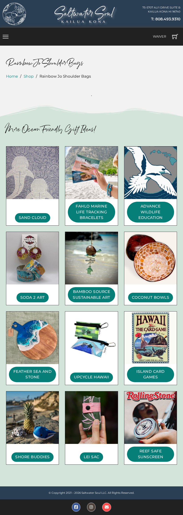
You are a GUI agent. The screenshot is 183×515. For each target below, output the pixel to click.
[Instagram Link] (91, 507)
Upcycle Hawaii (91, 377)
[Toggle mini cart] (175, 37)
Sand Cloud (32, 217)
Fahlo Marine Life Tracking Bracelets (91, 212)
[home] (14, 14)
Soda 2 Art (32, 297)
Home (12, 76)
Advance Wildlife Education (150, 212)
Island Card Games (150, 374)
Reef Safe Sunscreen (150, 454)
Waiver (159, 36)
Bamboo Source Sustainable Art (91, 294)
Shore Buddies (32, 457)
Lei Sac (91, 457)
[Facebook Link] (76, 507)
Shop (29, 76)
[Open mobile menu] (5, 36)
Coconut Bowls (150, 297)
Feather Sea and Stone (32, 374)
